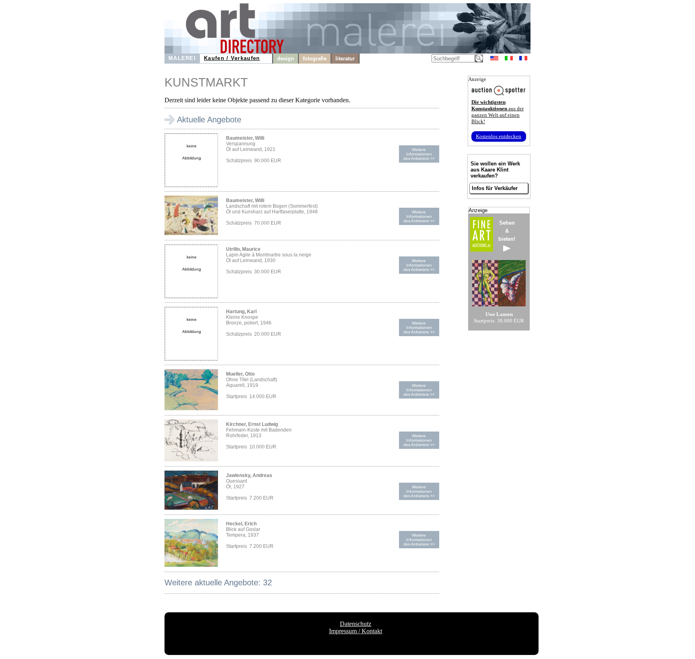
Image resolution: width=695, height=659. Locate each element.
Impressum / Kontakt (355, 631)
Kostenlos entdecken (498, 136)
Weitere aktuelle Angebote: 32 (218, 582)
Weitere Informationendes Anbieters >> (419, 154)
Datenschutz (355, 623)
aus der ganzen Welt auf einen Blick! (497, 111)
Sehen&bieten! (506, 231)
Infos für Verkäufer (495, 188)
